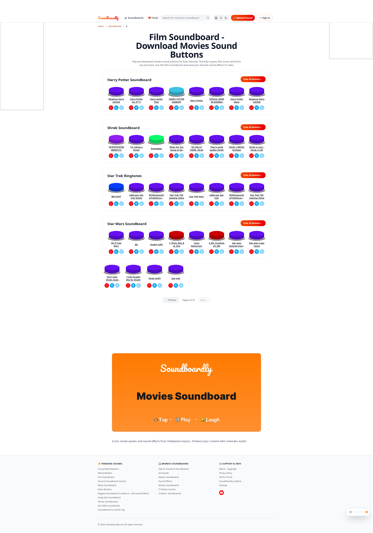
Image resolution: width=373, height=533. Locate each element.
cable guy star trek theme (136, 196)
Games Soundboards (169, 477)
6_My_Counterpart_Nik (216, 244)
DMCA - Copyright (228, 469)
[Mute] (350, 512)
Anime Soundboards (108, 501)
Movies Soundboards (169, 485)
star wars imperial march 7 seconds (236, 245)
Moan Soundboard (107, 485)
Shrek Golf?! (155, 278)
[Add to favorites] (111, 107)
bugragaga (156, 148)
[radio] (216, 17)
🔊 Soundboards (133, 17)
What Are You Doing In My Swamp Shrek (176, 149)
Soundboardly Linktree (230, 481)
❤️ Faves (153, 17)
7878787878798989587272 (116, 148)
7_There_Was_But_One (176, 244)
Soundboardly (108, 18)
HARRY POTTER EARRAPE (176, 100)
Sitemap (223, 485)
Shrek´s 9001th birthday (236, 148)
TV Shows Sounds (167, 489)
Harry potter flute (156, 100)
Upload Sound (244, 17)
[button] (116, 91)
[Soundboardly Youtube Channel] (221, 492)
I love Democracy (196, 244)
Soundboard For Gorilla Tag (111, 509)
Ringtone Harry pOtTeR (116, 100)
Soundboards (114, 26)
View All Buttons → (253, 79)
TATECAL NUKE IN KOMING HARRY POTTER (216, 101)
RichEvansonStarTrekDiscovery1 (236, 197)
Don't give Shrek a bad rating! (112, 278)
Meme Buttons (105, 473)
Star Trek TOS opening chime (176, 196)
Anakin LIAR (156, 244)
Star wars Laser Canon (256, 244)
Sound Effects (165, 481)
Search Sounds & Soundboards (174, 469)
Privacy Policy (225, 473)
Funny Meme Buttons (108, 469)
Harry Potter (196, 100)
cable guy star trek (217, 196)
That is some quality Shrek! (217, 148)
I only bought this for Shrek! (133, 278)
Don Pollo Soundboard (109, 505)
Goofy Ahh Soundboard (109, 497)
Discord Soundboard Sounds (112, 481)
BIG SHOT (116, 196)
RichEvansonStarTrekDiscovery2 (156, 197)
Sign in (266, 17)
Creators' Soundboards (170, 493)
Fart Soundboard (106, 477)
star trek (175, 278)
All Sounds (164, 473)
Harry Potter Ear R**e (136, 100)
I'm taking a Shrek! (136, 148)
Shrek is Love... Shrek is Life (256, 148)
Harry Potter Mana (236, 100)
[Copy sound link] (116, 107)
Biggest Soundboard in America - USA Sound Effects (123, 493)
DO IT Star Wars (116, 244)
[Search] (208, 18)
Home (101, 26)
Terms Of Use (225, 477)
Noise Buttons (105, 489)
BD (136, 244)
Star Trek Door (196, 196)
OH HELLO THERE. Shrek (196, 148)
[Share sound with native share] (121, 107)
